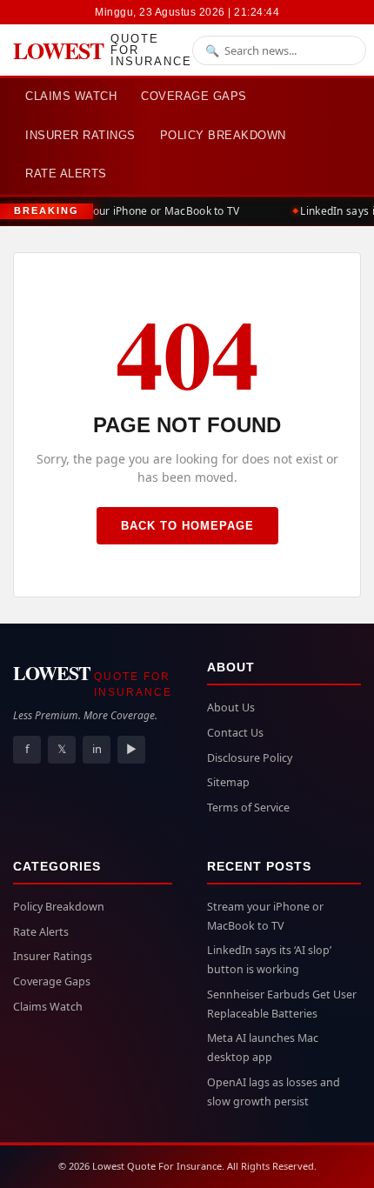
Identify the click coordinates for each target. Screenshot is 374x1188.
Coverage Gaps (194, 96)
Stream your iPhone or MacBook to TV (142, 211)
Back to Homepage (187, 525)
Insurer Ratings (80, 135)
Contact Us (235, 732)
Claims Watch (71, 96)
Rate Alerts (66, 173)
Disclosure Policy (249, 758)
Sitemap (228, 782)
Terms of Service (248, 807)
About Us (231, 707)
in (97, 749)
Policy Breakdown (223, 135)
